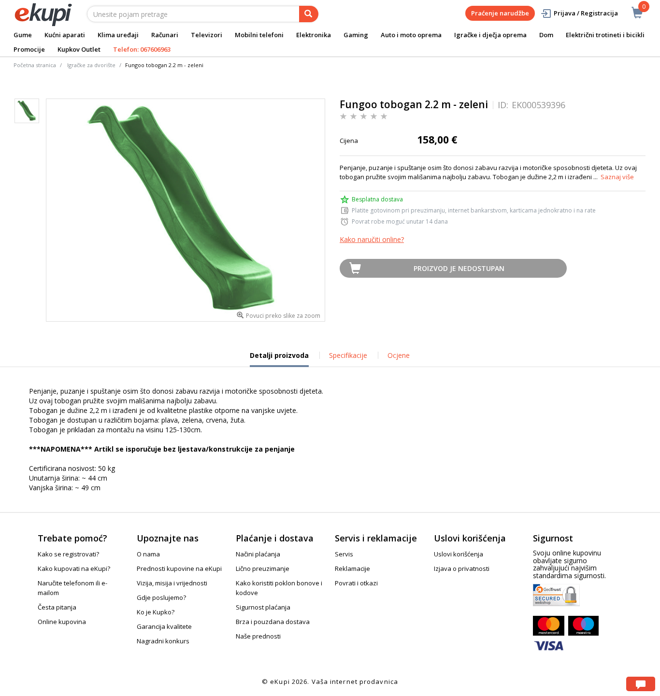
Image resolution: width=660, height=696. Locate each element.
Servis (344, 554)
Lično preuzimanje (262, 568)
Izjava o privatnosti (461, 568)
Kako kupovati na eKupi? (74, 568)
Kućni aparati (64, 34)
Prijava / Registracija (586, 13)
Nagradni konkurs (163, 641)
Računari (164, 34)
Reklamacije (352, 568)
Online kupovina (62, 621)
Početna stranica (35, 65)
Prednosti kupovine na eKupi (179, 568)
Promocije (29, 49)
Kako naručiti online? (372, 239)
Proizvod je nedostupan (459, 268)
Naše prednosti (258, 636)
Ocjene (398, 355)
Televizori (206, 34)
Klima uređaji (118, 34)
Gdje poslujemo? (161, 597)
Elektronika (313, 34)
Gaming (356, 34)
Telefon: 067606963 (142, 49)
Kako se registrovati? (68, 554)
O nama (148, 554)
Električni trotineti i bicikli (605, 34)
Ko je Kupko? (155, 612)
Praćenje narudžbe (500, 13)
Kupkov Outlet (78, 49)
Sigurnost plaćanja (263, 607)
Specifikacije (348, 355)
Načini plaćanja (258, 554)
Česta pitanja (57, 607)
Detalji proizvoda (279, 359)
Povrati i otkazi (356, 583)
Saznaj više (617, 176)
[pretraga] (308, 14)
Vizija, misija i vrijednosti (172, 583)
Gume (23, 34)
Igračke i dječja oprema (490, 34)
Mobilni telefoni (259, 34)
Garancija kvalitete (164, 626)
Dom (546, 34)
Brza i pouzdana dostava (273, 621)
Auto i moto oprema (411, 34)
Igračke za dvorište (91, 65)
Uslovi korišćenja (458, 554)
